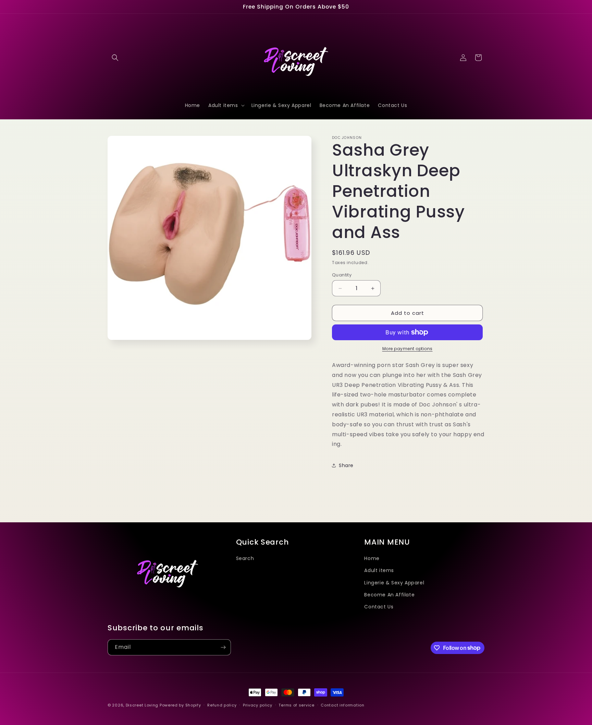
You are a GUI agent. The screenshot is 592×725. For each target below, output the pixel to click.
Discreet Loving (142, 705)
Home (371, 558)
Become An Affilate (389, 594)
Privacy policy (257, 705)
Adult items (379, 570)
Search (245, 558)
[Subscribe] (223, 647)
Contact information (342, 705)
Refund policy (221, 705)
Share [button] (346, 465)
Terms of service (296, 705)
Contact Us (378, 606)
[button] (115, 57)
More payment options (407, 349)
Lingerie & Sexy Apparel (394, 582)
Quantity (342, 275)
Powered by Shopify (180, 705)
